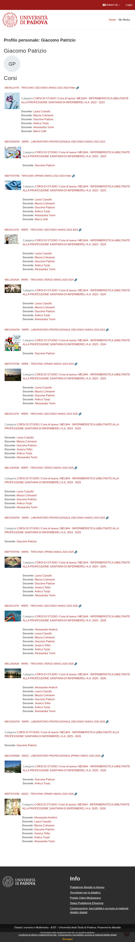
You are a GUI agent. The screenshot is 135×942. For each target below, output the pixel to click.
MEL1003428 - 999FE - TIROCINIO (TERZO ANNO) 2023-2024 (39, 279)
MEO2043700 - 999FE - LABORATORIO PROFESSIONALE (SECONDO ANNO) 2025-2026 (55, 721)
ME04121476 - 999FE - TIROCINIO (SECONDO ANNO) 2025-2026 (41, 605)
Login (129, 4)
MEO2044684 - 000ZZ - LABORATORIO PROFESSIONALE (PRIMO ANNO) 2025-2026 (52, 755)
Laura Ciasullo (41, 111)
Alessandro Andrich (46, 629)
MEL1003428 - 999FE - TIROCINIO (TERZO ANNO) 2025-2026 (39, 663)
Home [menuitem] (112, 19)
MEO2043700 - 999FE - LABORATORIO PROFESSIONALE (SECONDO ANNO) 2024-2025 (55, 517)
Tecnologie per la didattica (85, 892)
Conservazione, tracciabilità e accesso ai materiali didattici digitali (87, 935)
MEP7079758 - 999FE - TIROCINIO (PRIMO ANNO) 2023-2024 (39, 363)
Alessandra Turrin (43, 127)
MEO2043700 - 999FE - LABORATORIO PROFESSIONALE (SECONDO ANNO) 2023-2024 (55, 329)
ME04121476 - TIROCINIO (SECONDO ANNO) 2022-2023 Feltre (40, 87)
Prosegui (68, 939)
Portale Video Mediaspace (85, 897)
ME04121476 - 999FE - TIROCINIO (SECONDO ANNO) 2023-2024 (41, 229)
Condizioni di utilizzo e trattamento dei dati (38, 935)
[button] (111, 5)
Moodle (116, 927)
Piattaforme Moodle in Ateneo (87, 887)
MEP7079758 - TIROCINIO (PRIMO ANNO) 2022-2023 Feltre (38, 175)
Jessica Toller (25, 449)
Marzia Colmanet (43, 115)
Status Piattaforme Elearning (86, 903)
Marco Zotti (39, 131)
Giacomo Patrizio (43, 119)
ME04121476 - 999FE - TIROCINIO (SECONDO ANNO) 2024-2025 (41, 413)
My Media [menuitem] (124, 19)
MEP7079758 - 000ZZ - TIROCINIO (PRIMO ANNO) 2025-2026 (39, 793)
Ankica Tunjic (41, 123)
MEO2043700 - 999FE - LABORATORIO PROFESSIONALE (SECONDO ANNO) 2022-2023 (55, 141)
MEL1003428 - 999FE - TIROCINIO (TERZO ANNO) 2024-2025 (39, 467)
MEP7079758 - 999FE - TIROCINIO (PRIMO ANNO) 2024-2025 (39, 551)
